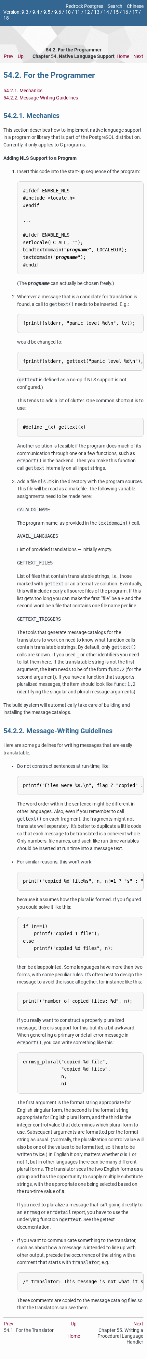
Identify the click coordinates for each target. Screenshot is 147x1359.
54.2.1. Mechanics (22, 91)
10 (68, 12)
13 (96, 12)
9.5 (46, 12)
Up (21, 56)
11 (77, 12)
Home (123, 56)
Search (115, 6)
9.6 (57, 12)
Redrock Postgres (84, 6)
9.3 (25, 12)
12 (87, 12)
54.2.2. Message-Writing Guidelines (40, 98)
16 (125, 12)
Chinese (135, 6)
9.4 (35, 12)
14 (106, 12)
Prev (8, 56)
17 (135, 12)
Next (138, 56)
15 (116, 12)
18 (6, 18)
